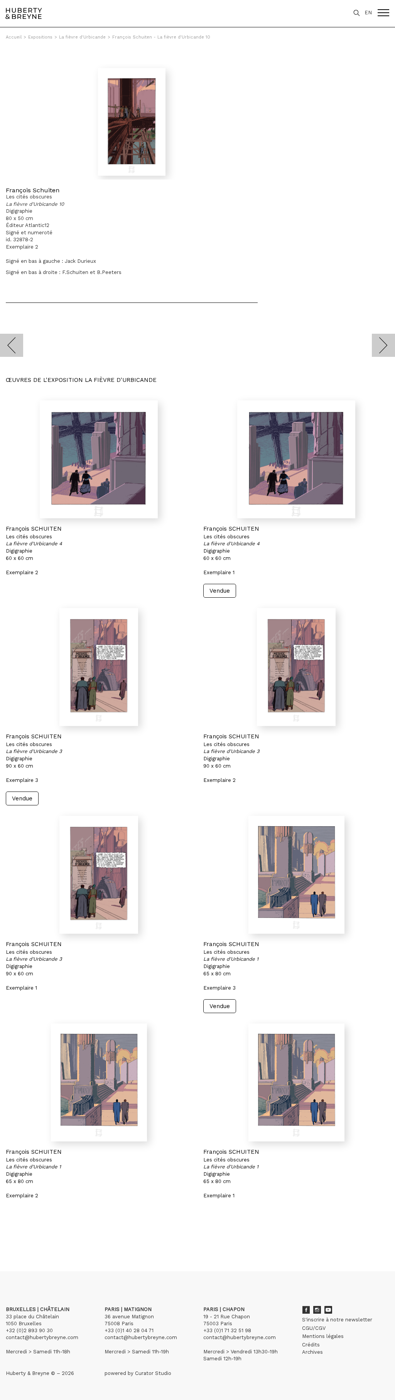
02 (20, 1236)
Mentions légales (323, 1336)
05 (43, 1236)
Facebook (306, 1310)
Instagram (317, 1310)
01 (12, 1236)
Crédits (311, 1345)
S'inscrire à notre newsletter (337, 1320)
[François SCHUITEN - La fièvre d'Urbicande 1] (296, 875)
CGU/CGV (314, 1328)
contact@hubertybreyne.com (42, 1337)
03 (28, 1236)
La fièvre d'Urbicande (82, 37)
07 (59, 1236)
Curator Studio (153, 1373)
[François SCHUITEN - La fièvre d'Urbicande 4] (99, 459)
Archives (312, 1352)
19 (74, 1236)
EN (368, 12)
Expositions (40, 37)
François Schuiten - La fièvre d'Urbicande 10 (161, 37)
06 (51, 1236)
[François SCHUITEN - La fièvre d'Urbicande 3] (99, 667)
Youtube (328, 1310)
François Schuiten (32, 190)
